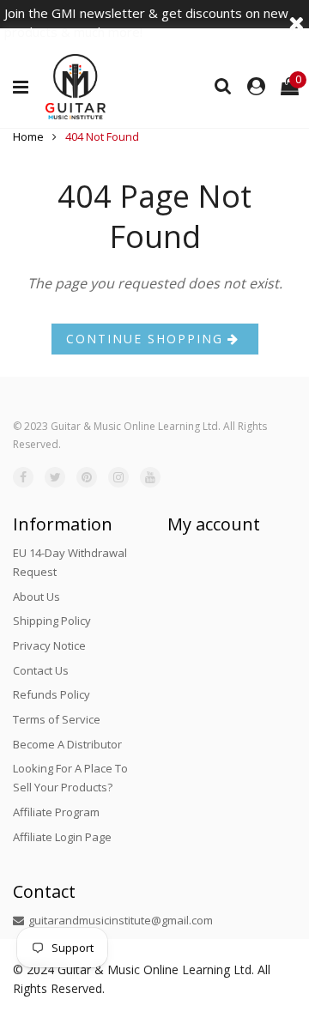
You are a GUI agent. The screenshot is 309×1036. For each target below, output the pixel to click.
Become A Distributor (67, 744)
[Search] (223, 85)
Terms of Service (56, 719)
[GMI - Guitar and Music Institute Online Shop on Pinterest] (86, 477)
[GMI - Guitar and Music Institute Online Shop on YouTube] (150, 477)
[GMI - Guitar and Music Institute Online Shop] (75, 86)
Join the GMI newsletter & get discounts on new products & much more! (146, 22)
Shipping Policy (52, 620)
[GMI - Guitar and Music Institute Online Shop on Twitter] (55, 477)
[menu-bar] (25, 87)
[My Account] (256, 86)
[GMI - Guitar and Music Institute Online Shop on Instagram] (118, 477)
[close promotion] (296, 22)
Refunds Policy (51, 694)
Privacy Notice (49, 645)
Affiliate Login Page (62, 837)
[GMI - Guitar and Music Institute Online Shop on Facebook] (23, 477)
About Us (36, 596)
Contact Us (41, 670)
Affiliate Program (56, 812)
